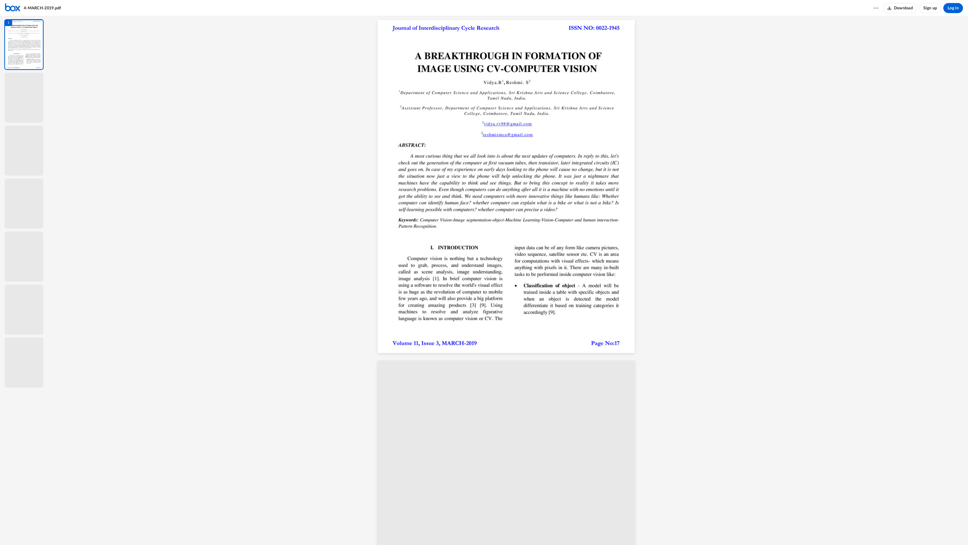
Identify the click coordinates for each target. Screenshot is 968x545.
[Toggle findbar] (471, 533)
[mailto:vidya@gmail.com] (510, 126)
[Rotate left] (536, 533)
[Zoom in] (526, 533)
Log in (953, 8)
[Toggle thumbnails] (462, 533)
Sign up (930, 8)
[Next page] (498, 533)
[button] (24, 44)
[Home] (12, 8)
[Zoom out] (509, 533)
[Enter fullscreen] (555, 533)
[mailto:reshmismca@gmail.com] (510, 137)
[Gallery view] (545, 533)
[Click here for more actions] (876, 8)
